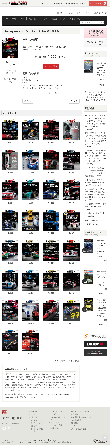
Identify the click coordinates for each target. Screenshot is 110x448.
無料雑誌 (34, 411)
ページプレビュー (10, 63)
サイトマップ (102, 13)
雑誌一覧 (34, 417)
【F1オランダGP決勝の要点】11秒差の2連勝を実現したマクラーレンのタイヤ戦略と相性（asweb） (95, 171)
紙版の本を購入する (11, 71)
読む (102, 79)
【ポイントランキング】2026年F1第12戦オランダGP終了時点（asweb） (94, 182)
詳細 (102, 85)
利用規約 (74, 414)
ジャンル (44, 18)
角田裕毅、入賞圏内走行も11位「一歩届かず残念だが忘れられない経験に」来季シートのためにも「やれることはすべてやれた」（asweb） (95, 157)
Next (29, 101)
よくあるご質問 (56, 425)
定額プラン (76, 18)
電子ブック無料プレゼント (38, 430)
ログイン (46, 3)
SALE (22, 18)
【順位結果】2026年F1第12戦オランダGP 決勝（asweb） (95, 206)
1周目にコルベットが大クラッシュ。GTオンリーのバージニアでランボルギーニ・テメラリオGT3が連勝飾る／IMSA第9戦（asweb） (95, 122)
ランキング (58, 18)
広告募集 (74, 423)
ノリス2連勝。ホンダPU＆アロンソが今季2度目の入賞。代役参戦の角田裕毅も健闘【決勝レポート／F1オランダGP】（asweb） (95, 194)
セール (33, 414)
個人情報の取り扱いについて (81, 417)
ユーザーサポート (85, 13)
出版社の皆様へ (76, 420)
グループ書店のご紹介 (79, 429)
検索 (102, 22)
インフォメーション (66, 13)
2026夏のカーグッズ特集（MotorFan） (94, 214)
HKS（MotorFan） (92, 224)
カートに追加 (51, 66)
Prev (73, 101)
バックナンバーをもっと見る (68, 360)
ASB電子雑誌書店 (12, 418)
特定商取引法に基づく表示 (81, 411)
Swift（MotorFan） (92, 220)
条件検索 (34, 426)
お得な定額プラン (11, 80)
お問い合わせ (56, 428)
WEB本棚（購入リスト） (58, 418)
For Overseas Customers (80, 426)
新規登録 (58, 3)
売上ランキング (36, 423)
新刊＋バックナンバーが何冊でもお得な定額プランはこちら (95, 96)
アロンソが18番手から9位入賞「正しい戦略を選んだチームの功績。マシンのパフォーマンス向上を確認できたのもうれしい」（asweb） (95, 140)
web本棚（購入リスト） (77, 3)
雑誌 (32, 18)
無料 (14, 18)
